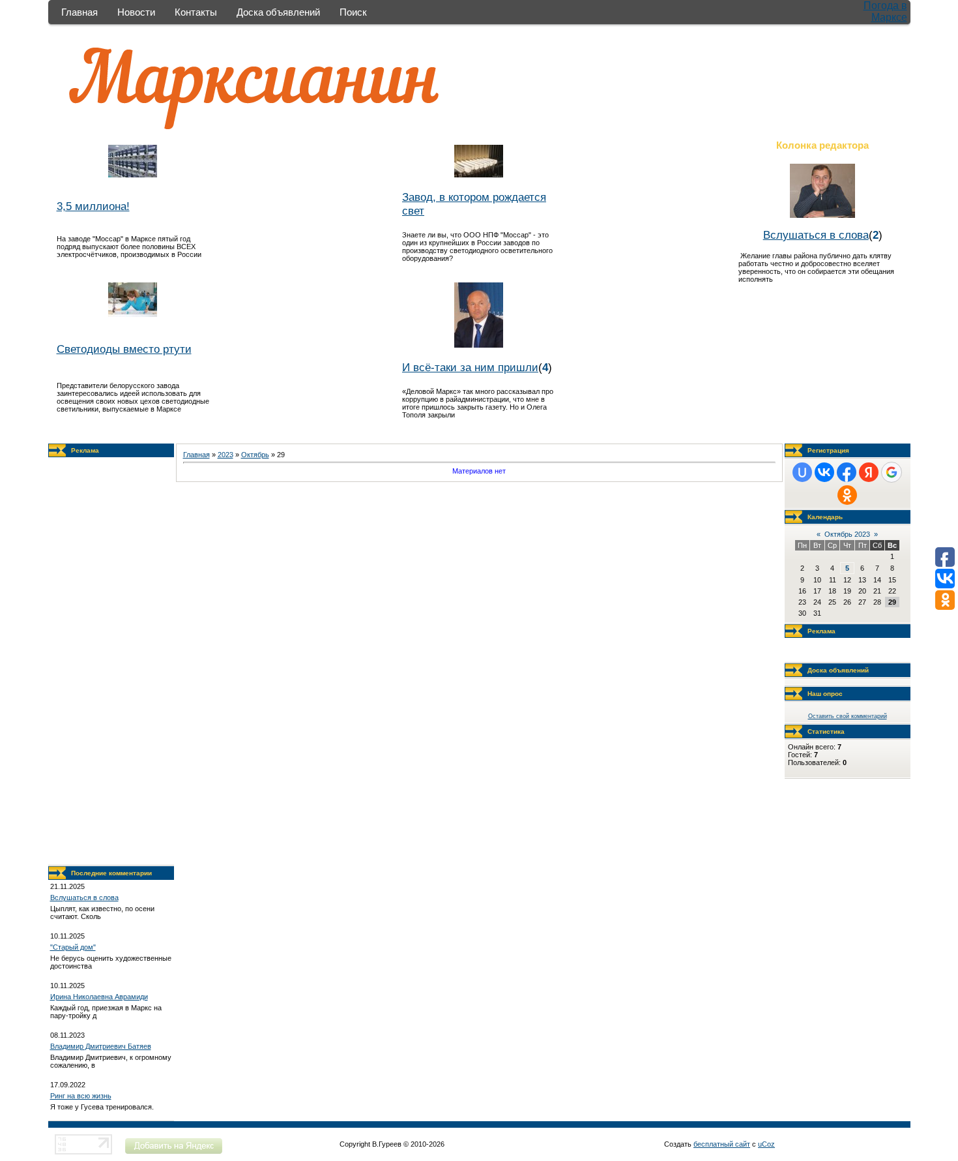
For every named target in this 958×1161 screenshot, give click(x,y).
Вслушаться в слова (816, 234)
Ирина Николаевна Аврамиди (99, 997)
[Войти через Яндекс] (868, 472)
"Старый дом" (73, 947)
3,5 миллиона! (93, 206)
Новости (136, 12)
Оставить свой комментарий (847, 716)
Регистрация (828, 450)
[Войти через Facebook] (846, 472)
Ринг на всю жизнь (80, 1096)
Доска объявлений (278, 12)
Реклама (85, 450)
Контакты (196, 12)
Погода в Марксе (885, 11)
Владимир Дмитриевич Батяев (100, 1046)
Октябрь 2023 (847, 534)
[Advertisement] (111, 661)
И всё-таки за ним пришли (470, 367)
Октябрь (255, 455)
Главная (79, 12)
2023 (225, 455)
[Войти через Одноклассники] (847, 495)
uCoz (766, 1144)
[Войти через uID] (802, 472)
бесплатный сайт (721, 1144)
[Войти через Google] (891, 472)
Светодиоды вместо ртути (124, 348)
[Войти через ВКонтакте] (824, 472)
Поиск (353, 12)
